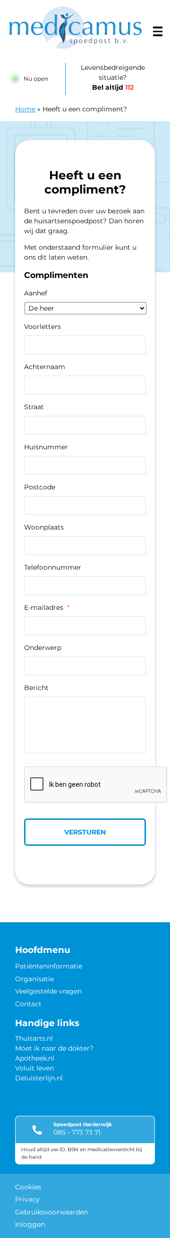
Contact (28, 1004)
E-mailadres (46, 607)
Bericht (36, 687)
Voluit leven (34, 1068)
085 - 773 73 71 (77, 1132)
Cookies (28, 1187)
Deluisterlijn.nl (39, 1078)
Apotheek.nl (34, 1058)
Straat (34, 407)
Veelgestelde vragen (48, 991)
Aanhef (35, 293)
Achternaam (44, 366)
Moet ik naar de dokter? (54, 1048)
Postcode (39, 487)
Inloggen (30, 1224)
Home (25, 109)
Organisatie (34, 979)
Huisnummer (46, 447)
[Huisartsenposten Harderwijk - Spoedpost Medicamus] (75, 29)
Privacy (27, 1199)
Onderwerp (42, 647)
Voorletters (42, 326)
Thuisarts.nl (34, 1038)
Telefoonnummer (52, 567)
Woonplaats (44, 527)
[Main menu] (157, 31)
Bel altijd (113, 87)
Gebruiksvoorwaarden (51, 1212)
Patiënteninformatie (48, 966)
